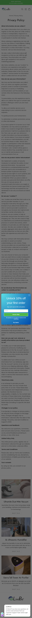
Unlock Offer (16, 314)
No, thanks (16, 322)
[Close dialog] (29, 295)
